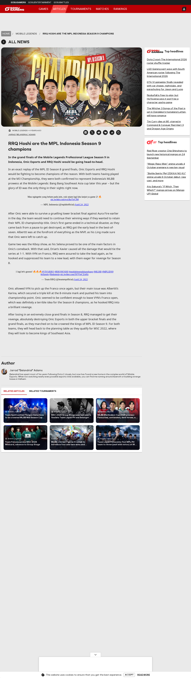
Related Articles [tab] (14, 391)
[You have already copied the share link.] (118, 132)
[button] (85, 132)
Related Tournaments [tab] (42, 391)
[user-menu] (184, 9)
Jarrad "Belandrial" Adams (26, 370)
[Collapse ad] (95, 654)
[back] (3, 42)
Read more (143, 675)
